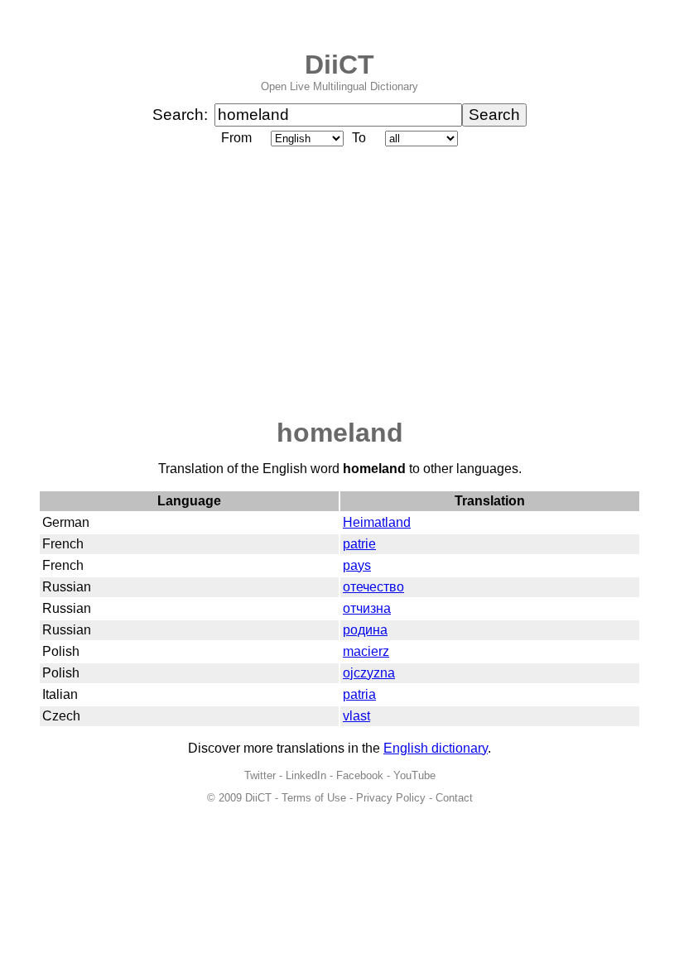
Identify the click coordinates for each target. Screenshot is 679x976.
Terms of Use (314, 798)
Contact (454, 798)
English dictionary (435, 748)
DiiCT (339, 64)
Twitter (260, 775)
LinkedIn (306, 775)
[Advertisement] (339, 283)
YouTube (414, 775)
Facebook (359, 775)
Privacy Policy (391, 798)
